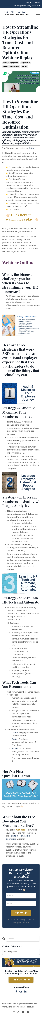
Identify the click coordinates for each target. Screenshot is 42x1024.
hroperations (25, 63)
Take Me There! (21, 979)
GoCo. (31, 148)
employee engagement (10, 63)
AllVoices (16, 748)
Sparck (15, 732)
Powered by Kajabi (21, 1018)
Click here (20, 829)
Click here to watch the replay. (19, 216)
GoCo (14, 739)
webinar (25, 66)
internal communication (11, 66)
